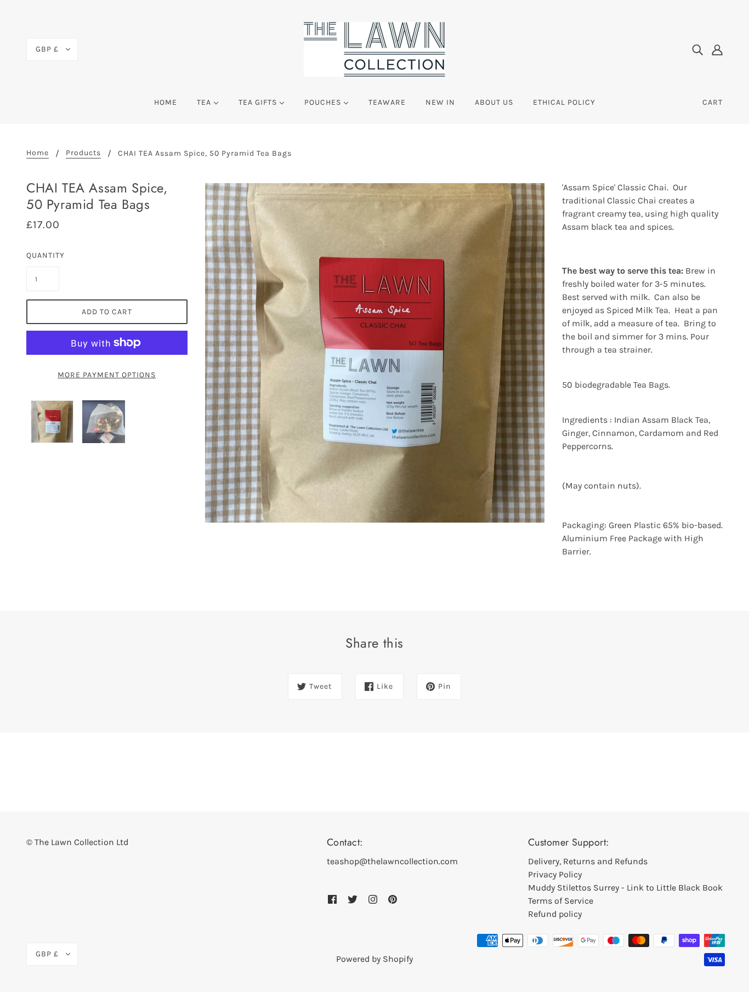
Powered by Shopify (374, 959)
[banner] (374, 48)
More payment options (107, 374)
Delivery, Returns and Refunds (588, 861)
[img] (697, 49)
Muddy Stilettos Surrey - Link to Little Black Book (625, 887)
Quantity (42, 255)
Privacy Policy (555, 874)
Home (37, 153)
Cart (712, 102)
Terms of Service (560, 900)
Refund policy (555, 914)
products (83, 153)
